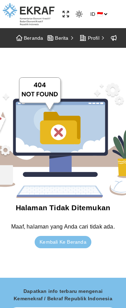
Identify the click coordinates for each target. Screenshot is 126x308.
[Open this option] (66, 14)
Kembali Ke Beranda (63, 242)
